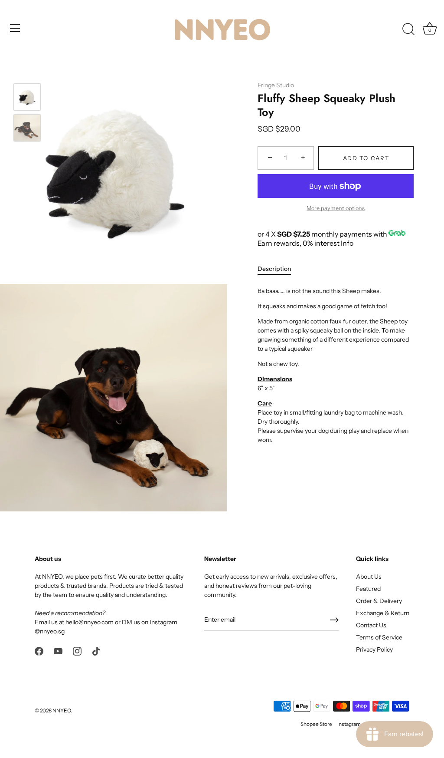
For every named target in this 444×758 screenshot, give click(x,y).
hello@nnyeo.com (89, 622)
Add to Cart (366, 158)
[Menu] (15, 28)
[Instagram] (77, 651)
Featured (368, 589)
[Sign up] (334, 620)
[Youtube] (58, 651)
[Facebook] (39, 651)
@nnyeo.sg (50, 631)
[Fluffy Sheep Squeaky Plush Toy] (27, 97)
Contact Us (371, 625)
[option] (27, 98)
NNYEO (61, 710)
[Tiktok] (96, 651)
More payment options (336, 208)
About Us (369, 576)
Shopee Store (316, 724)
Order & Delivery (379, 601)
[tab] (279, 269)
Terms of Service (379, 637)
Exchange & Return (382, 613)
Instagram (349, 724)
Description (274, 269)
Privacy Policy (374, 649)
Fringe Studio (276, 85)
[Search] (408, 29)
